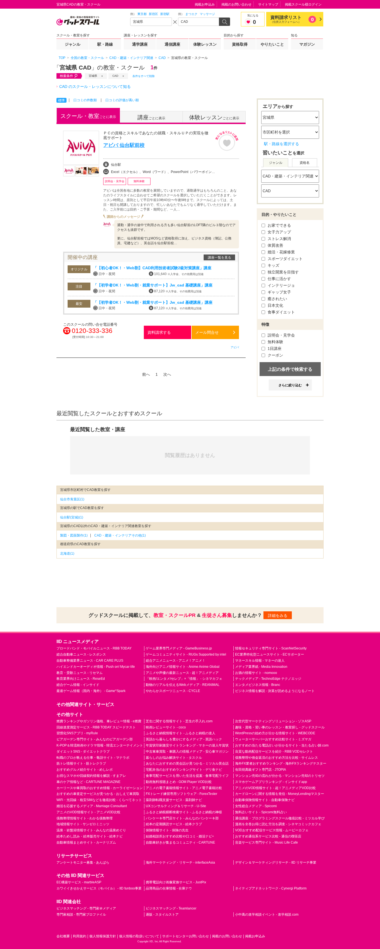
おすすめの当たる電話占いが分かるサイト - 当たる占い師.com (282, 745)
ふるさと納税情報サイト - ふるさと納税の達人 (180, 733)
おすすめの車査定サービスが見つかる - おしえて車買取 (97, 794)
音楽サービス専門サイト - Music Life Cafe (266, 842)
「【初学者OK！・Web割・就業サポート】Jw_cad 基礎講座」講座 (153, 285)
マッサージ (207, 14)
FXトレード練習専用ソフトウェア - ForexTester (181, 794)
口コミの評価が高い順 (122, 100)
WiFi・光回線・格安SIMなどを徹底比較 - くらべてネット (99, 800)
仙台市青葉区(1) (72, 499)
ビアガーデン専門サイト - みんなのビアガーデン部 (94, 739)
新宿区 (153, 14)
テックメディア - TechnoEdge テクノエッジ (268, 679)
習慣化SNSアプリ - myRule (77, 733)
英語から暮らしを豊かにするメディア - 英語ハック (184, 739)
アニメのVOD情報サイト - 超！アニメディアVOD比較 (275, 788)
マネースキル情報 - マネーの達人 (260, 661)
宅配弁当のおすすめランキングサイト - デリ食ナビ (184, 770)
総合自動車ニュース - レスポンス (81, 654)
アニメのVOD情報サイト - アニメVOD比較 (88, 812)
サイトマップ (268, 4)
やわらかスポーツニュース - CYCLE (173, 691)
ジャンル (72, 44)
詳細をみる (277, 615)
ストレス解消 (279, 238)
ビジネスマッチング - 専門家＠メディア (86, 908)
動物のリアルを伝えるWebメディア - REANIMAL (182, 685)
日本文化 (275, 305)
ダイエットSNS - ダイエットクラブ (83, 751)
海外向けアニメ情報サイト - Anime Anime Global (182, 667)
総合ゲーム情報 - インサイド (77, 685)
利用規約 (79, 936)
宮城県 (93, 75)
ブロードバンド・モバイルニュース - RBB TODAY (94, 648)
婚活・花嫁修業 (281, 252)
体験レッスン (205, 44)
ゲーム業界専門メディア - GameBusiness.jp (179, 648)
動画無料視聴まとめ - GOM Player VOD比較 (179, 782)
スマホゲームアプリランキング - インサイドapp (271, 782)
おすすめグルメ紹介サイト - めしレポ (84, 770)
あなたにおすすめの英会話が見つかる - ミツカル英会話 (187, 763)
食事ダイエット (281, 312)
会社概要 (63, 936)
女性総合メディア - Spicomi (256, 806)
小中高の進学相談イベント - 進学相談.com (266, 914)
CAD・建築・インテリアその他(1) (120, 535)
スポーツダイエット (285, 258)
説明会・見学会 (281, 335)
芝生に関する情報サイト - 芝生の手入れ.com (179, 721)
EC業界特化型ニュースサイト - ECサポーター (269, 654)
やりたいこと (272, 44)
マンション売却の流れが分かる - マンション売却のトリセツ (280, 776)
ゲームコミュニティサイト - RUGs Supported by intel (186, 654)
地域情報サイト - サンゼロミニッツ (82, 824)
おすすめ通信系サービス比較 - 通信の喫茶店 (268, 836)
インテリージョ (281, 285)
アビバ (235, 347)
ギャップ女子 (279, 292)
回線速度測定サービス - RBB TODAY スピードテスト (96, 727)
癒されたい (277, 298)
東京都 (142, 14)
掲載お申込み (205, 4)
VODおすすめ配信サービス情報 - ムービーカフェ (272, 830)
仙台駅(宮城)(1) (71, 517)
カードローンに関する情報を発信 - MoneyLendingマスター (279, 794)
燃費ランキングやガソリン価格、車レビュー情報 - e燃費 (98, 721)
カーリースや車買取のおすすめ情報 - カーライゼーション (99, 788)
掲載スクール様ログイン (303, 4)
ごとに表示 (88, 116)
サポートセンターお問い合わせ (185, 936)
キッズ (273, 265)
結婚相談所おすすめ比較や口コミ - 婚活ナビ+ (180, 836)
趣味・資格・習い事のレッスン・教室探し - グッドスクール (280, 727)
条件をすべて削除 (143, 76)
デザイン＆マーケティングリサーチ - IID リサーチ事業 (275, 862)
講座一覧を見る (219, 258)
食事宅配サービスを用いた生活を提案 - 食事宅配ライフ (187, 776)
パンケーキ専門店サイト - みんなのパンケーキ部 (182, 818)
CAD (115, 75)
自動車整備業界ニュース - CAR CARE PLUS (89, 661)
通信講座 (172, 44)
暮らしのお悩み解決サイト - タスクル (174, 758)
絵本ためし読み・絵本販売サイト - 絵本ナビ (89, 836)
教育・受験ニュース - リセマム (79, 673)
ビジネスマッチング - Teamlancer (171, 908)
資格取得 (240, 44)
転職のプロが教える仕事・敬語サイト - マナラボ (92, 758)
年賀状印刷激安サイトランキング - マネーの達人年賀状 (187, 745)
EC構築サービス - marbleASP (78, 882)
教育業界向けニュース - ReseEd (80, 679)
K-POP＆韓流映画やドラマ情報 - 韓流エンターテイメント (99, 745)
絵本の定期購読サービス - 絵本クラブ (174, 824)
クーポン (275, 355)
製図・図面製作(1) (74, 535)
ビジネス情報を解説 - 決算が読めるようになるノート (275, 691)
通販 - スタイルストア (162, 914)
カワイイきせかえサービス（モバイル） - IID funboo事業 (99, 888)
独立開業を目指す (283, 272)
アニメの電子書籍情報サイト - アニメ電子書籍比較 (184, 788)
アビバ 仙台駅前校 (124, 145)
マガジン (307, 44)
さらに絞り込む (290, 385)
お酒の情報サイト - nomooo (256, 673)
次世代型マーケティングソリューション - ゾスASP (273, 721)
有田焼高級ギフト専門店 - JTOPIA (260, 770)
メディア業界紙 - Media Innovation (261, 667)
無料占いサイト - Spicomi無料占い (261, 812)
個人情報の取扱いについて (139, 936)
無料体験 (275, 342)
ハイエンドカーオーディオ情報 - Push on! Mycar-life (95, 667)
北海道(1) (67, 553)
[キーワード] (199, 22)
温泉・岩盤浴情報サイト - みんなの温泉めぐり (91, 830)
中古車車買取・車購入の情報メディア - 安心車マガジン (187, 751)
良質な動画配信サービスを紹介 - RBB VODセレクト (274, 751)
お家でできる (279, 225)
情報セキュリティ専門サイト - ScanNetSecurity (271, 648)
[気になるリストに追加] (226, 141)
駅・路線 (105, 44)
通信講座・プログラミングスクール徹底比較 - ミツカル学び (280, 818)
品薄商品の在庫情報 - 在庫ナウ (169, 888)
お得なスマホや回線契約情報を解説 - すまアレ (91, 776)
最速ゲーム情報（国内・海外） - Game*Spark (90, 691)
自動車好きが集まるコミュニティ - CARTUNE (180, 842)
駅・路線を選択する (281, 144)
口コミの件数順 (85, 100)
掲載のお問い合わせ (236, 4)
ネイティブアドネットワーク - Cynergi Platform (271, 888)
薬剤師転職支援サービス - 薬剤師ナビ (174, 800)
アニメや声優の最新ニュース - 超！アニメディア (182, 673)
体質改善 (275, 245)
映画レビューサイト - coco (166, 727)
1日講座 (274, 348)
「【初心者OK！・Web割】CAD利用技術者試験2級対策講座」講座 (152, 268)
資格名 (305, 163)
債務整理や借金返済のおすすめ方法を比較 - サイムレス (276, 758)
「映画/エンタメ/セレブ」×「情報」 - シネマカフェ (184, 679)
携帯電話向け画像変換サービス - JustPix (176, 882)
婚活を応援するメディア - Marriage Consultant (91, 806)
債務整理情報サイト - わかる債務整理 (84, 818)
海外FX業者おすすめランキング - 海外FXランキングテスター (280, 763)
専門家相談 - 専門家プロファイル (81, 914)
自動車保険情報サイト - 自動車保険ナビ (265, 800)
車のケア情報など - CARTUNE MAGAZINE (88, 782)
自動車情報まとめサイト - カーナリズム (86, 842)
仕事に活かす (279, 278)
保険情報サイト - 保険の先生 (167, 830)
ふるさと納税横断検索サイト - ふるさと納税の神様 (184, 812)
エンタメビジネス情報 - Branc (257, 685)
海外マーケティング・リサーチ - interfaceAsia (180, 862)
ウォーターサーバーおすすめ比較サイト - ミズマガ (273, 739)
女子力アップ (279, 232)
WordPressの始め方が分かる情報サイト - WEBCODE (275, 733)
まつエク (191, 14)
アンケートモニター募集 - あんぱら (82, 862)
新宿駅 (164, 14)
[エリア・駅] (151, 22)
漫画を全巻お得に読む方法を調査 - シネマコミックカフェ (278, 824)
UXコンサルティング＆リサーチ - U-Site (176, 806)
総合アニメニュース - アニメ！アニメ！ (175, 661)
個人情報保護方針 (102, 936)
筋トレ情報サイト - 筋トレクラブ (81, 763)
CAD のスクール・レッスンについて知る (95, 86)
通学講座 (140, 44)
